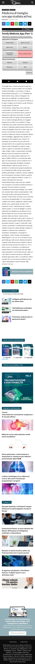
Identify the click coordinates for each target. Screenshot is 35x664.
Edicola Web (5, 359)
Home (3, 7)
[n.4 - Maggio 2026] (28, 350)
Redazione (5, 19)
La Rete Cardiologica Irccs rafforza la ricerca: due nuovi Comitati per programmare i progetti (15, 478)
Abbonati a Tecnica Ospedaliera (22, 271)
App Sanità (19, 7)
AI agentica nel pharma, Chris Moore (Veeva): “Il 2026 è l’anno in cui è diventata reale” (15, 572)
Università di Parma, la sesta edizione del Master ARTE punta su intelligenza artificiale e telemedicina (17, 531)
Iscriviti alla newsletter (13, 365)
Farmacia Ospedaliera (11, 408)
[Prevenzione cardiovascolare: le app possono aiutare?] (6, 319)
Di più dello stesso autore (13, 294)
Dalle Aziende (10, 7)
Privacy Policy (13, 642)
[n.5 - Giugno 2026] (17, 350)
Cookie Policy (23, 642)
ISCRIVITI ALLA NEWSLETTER (17, 633)
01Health (6, 502)
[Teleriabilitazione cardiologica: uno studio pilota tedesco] (6, 310)
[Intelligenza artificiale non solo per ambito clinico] (6, 301)
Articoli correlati (10, 291)
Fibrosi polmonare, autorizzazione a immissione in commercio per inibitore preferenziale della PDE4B (16, 456)
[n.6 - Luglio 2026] (6, 271)
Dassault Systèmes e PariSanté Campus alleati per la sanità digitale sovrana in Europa (17, 508)
